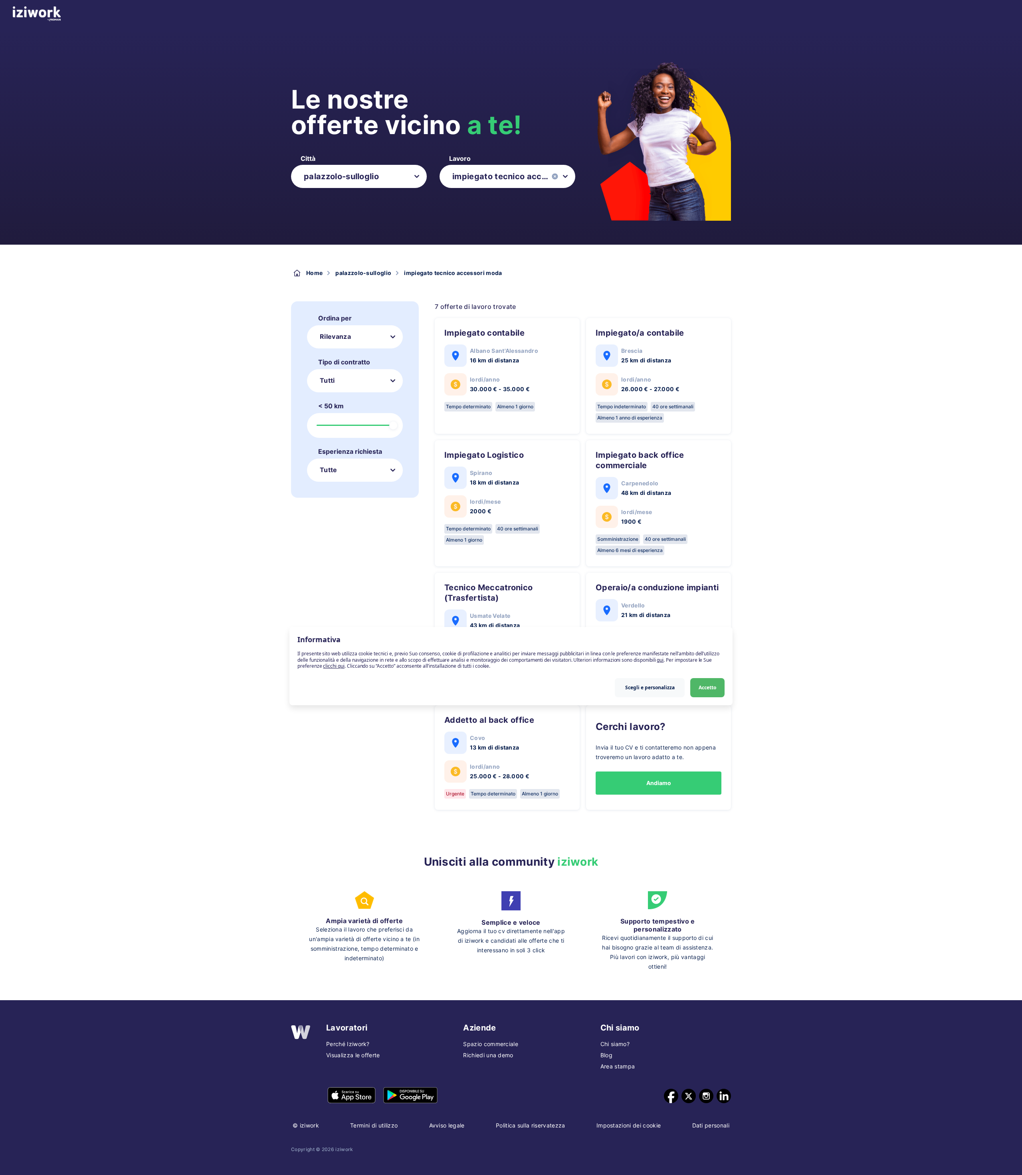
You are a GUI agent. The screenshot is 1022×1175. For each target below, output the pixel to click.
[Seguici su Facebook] (671, 1096)
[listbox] (359, 176)
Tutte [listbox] (328, 470)
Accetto (707, 687)
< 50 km (331, 406)
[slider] (393, 425)
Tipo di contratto (344, 362)
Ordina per (335, 318)
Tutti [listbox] (327, 380)
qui (660, 659)
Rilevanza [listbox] (335, 336)
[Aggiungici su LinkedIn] (724, 1096)
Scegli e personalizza (650, 687)
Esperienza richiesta (350, 451)
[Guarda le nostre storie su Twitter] (688, 1096)
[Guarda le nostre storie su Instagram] (706, 1096)
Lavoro (460, 158)
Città (308, 158)
